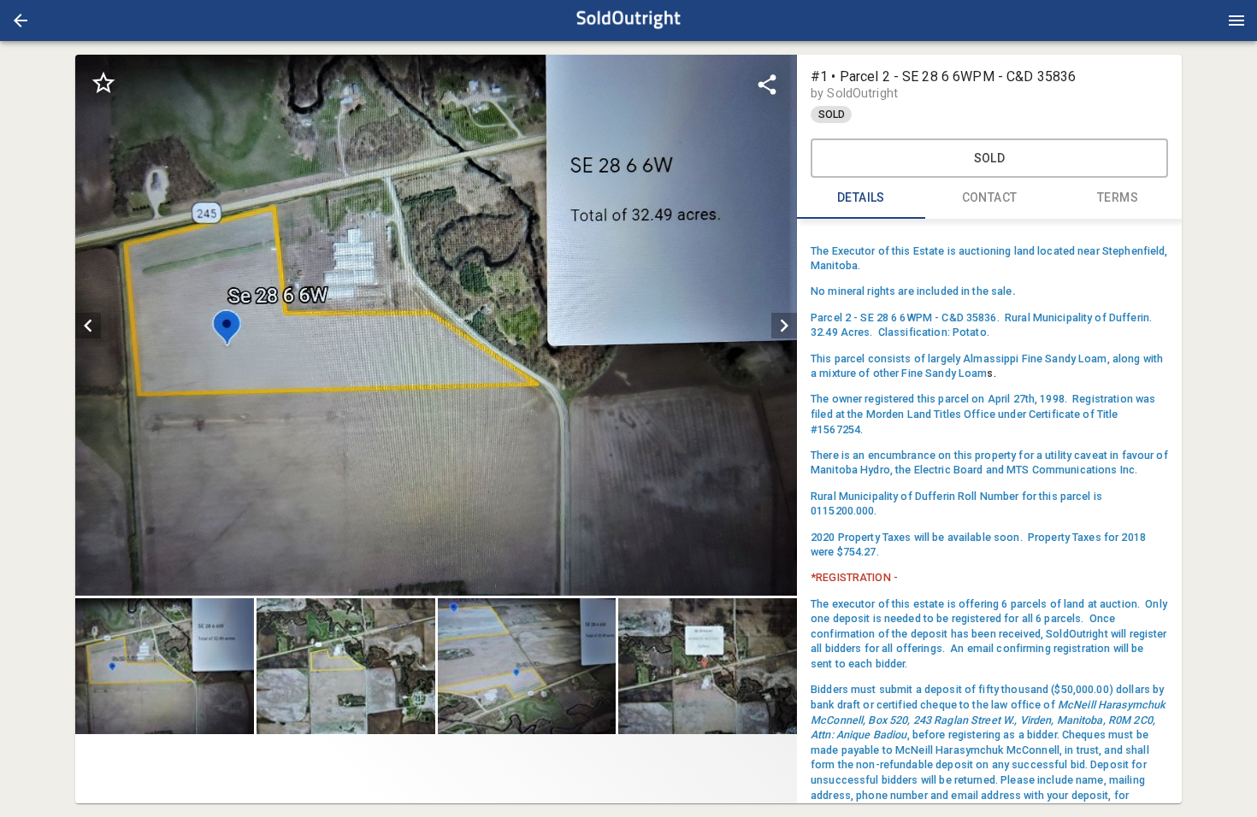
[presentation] (628, 20)
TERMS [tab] (1117, 197)
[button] (20, 20)
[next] (784, 325)
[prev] (88, 325)
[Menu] (1236, 20)
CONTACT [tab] (990, 197)
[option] (436, 325)
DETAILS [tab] (861, 197)
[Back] (20, 20)
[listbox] (436, 325)
